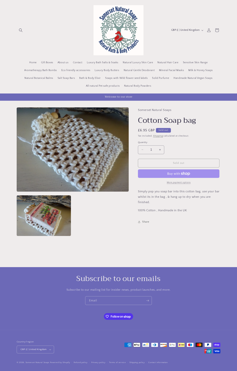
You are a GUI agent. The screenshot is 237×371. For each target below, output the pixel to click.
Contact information (158, 362)
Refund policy (81, 362)
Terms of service (117, 362)
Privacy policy (98, 362)
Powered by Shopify (60, 362)
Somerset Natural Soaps (37, 362)
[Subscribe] (147, 300)
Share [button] (145, 221)
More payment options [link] (179, 182)
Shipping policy (137, 362)
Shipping (158, 136)
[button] (21, 30)
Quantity (142, 142)
